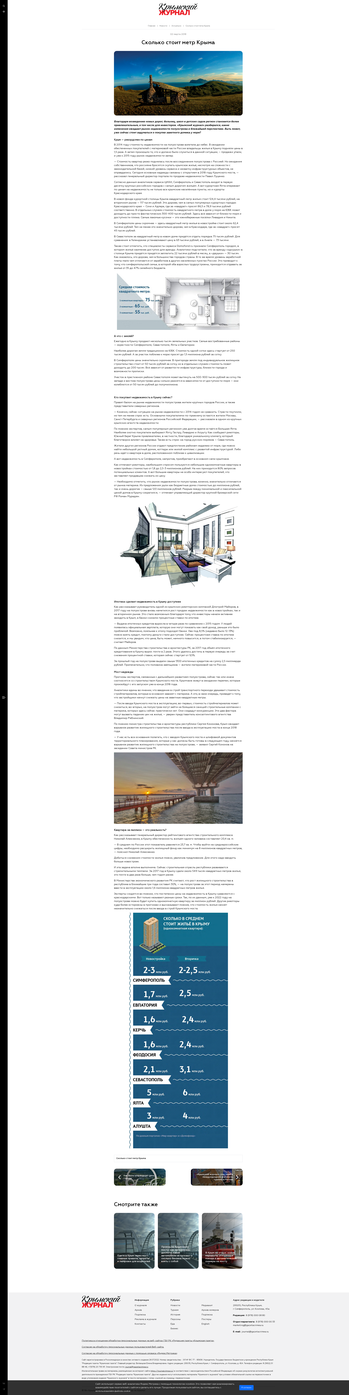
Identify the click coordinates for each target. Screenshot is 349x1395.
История (175, 1315)
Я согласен (246, 1388)
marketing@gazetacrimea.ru (248, 1325)
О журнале (141, 1305)
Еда (173, 1324)
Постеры (206, 1319)
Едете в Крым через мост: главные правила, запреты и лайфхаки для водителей (133, 1258)
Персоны (175, 1319)
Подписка (140, 1315)
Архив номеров (210, 1310)
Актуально (176, 26)
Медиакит (207, 1305)
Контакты (140, 1324)
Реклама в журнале (146, 1319)
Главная (151, 26)
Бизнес (174, 1329)
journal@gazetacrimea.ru (255, 1332)
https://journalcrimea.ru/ (162, 1371)
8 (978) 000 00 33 (265, 1322)
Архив (138, 1310)
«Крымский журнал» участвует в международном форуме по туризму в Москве (215, 1177)
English (205, 1324)
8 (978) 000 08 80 (255, 1315)
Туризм (174, 1310)
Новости (163, 26)
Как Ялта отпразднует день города (139, 1177)
